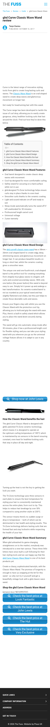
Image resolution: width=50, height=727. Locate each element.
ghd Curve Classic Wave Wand (16, 558)
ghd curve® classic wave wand (20, 249)
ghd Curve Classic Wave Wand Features (22, 151)
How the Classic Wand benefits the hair (22, 157)
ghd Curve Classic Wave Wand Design (21, 154)
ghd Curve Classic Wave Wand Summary (22, 160)
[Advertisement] (25, 60)
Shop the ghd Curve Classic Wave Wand (22, 163)
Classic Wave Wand (22, 93)
